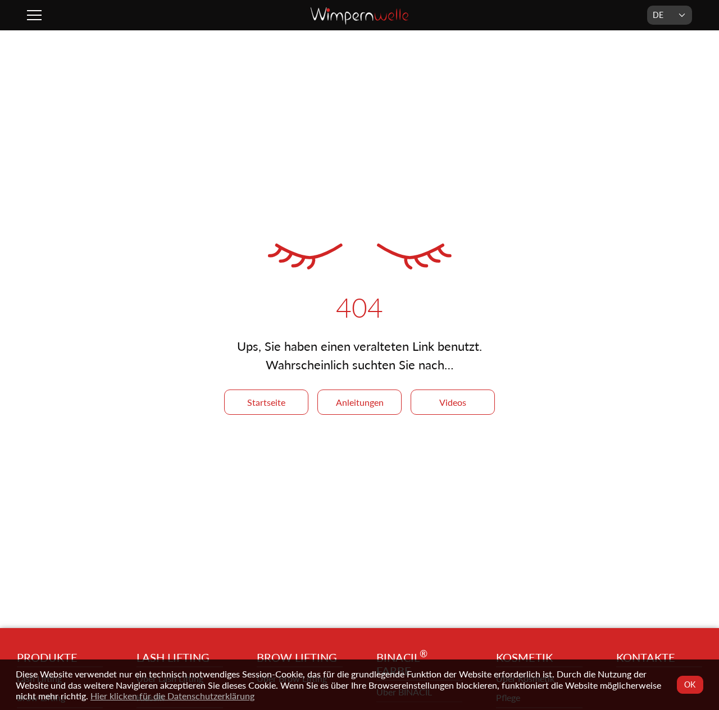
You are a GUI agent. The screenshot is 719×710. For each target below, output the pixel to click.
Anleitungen (360, 402)
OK (690, 684)
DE (658, 15)
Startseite (266, 402)
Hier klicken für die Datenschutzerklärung (172, 695)
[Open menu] (36, 15)
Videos (452, 402)
